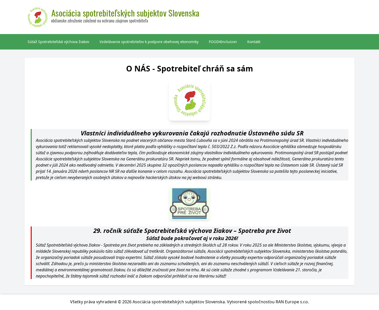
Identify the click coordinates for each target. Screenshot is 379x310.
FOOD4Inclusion (223, 41)
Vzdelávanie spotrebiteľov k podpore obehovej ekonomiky (149, 41)
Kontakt (253, 41)
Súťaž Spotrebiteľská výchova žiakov (58, 41)
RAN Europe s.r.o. (292, 302)
